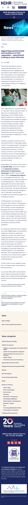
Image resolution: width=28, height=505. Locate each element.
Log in (2, 497)
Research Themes (7, 384)
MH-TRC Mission (7, 373)
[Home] (14, 3)
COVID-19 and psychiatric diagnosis (13, 351)
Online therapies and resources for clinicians (13, 354)
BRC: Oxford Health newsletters (12, 324)
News (19, 284)
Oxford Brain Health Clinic (10, 377)
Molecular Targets (8, 403)
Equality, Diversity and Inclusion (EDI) (13, 366)
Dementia (6, 394)
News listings (6, 320)
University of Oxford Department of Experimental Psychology (11, 171)
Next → (3, 47)
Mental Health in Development (12, 401)
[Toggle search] (3, 7)
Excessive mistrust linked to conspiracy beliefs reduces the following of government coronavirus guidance (14, 297)
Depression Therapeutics (10, 396)
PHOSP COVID (7, 357)
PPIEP (3, 381)
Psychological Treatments (10, 410)
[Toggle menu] (14, 17)
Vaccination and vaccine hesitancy (13, 359)
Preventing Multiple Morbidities (12, 408)
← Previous (4, 44)
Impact (4, 370)
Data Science (7, 392)
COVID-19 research (12, 284)
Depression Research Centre (10, 362)
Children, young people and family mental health (15, 348)
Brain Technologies (8, 390)
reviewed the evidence (17, 175)
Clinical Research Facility (9, 341)
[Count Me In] (14, 454)
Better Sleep (7, 387)
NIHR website (22, 7)
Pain (4, 405)
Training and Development (10, 413)
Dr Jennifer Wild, (6, 166)
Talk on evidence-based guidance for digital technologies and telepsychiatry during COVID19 (13, 304)
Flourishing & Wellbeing (10, 399)
